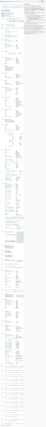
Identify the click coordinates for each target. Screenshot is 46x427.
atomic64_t (7, 360)
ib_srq (8, 88)
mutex (7, 338)
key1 (10, 20)
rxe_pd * (11, 379)
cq (8, 398)
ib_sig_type (8, 194)
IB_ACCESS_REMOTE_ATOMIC (22, 233)
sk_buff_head (9, 207)
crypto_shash (9, 363)
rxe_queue (8, 59)
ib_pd (7, 40)
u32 (5, 91)
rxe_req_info (9, 209)
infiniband (8, 1)
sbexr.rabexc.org (32, 26)
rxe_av (8, 46)
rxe (12, 1)
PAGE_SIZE (22, 291)
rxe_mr (8, 164)
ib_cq (7, 58)
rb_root (8, 351)
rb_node (8, 311)
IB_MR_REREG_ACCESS (21, 261)
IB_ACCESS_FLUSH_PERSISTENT (22, 239)
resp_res (8, 179)
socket (8, 199)
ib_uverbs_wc (13, 53)
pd (8, 381)
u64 (13, 133)
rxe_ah (22, 410)
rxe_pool (8, 343)
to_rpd (9, 412)
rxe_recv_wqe (9, 160)
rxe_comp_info (9, 210)
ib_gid (7, 315)
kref (7, 312)
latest (39, 1)
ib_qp (7, 184)
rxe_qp (8, 303)
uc (8, 376)
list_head (8, 314)
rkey (11, 265)
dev (8, 372)
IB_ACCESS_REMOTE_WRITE (22, 232)
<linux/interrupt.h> (9, 12)
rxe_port (8, 362)
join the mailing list (41, 32)
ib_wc (11, 52)
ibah (14, 412)
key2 (19, 20)
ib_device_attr (9, 335)
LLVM (42, 22)
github (34, 33)
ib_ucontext (9, 35)
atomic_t (7, 63)
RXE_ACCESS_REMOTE (20, 234)
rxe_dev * (11, 370)
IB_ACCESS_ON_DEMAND (21, 237)
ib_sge (11, 171)
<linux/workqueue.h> (9, 13)
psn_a (10, 31)
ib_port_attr (9, 326)
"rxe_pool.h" (8, 14)
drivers (3, 1)
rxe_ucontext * (12, 374)
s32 (5, 29)
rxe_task (8, 106)
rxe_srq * (11, 388)
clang (25, 23)
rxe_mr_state (9, 277)
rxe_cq (8, 192)
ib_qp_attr (9, 185)
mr (8, 291)
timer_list (9, 221)
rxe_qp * (11, 392)
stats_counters (17, 367)
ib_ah (7, 44)
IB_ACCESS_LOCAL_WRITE (21, 235)
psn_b (13, 31)
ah (8, 385)
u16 (15, 18)
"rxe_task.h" (8, 15)
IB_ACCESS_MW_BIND (20, 236)
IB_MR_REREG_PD (20, 260)
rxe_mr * (11, 401)
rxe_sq (8, 196)
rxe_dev (8, 313)
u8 (5, 61)
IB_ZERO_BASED (19, 242)
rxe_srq (8, 191)
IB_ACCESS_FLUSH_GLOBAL (22, 238)
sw (11, 1)
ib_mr (20, 401)
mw (8, 407)
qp (8, 394)
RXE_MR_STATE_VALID (21, 296)
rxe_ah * (11, 383)
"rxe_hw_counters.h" (9, 16)
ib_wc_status (9, 156)
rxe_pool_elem (9, 36)
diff (6, 31)
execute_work (9, 228)
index (10, 267)
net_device (9, 340)
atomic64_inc (7, 367)
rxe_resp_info (9, 211)
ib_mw (7, 300)
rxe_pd (8, 190)
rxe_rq (8, 197)
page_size (16, 291)
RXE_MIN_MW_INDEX (16, 267)
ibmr (13, 291)
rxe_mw (22, 419)
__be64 (6, 327)
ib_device (22, 370)
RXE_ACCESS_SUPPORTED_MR (22, 240)
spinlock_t (7, 60)
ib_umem (8, 273)
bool (6, 47)
